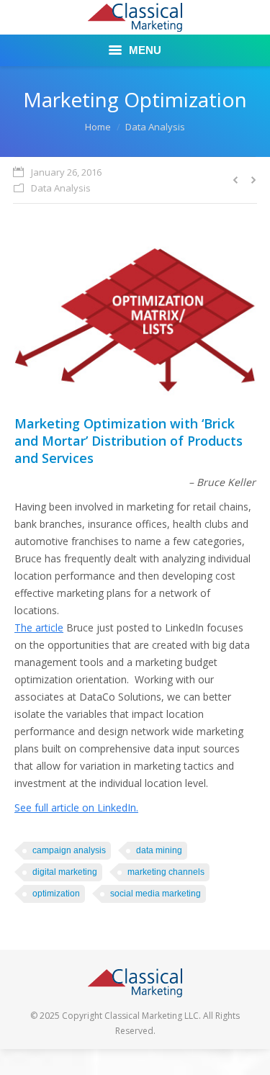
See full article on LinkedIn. (76, 807)
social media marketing (155, 894)
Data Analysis (155, 126)
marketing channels (165, 872)
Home (98, 126)
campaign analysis (69, 850)
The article (38, 627)
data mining (159, 850)
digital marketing (64, 872)
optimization (56, 894)
